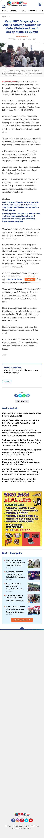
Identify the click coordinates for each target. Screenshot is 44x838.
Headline (33, 11)
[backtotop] (22, 629)
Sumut (6, 381)
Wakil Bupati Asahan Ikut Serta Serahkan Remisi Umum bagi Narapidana (15, 609)
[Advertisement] (22, 722)
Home (5, 11)
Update (30, 279)
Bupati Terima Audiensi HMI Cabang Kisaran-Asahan (21, 371)
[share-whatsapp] (24, 395)
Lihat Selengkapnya (21, 620)
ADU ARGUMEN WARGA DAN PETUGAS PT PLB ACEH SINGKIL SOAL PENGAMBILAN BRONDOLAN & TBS (15, 586)
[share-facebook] (16, 395)
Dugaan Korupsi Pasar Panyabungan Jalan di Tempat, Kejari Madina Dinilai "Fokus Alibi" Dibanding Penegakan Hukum (15, 563)
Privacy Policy (29, 826)
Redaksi (8, 826)
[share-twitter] (20, 395)
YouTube (32, 823)
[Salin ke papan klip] (28, 395)
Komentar (23, 401)
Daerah (22, 11)
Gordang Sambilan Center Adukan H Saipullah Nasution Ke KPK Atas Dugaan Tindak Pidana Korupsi (16, 574)
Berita (13, 11)
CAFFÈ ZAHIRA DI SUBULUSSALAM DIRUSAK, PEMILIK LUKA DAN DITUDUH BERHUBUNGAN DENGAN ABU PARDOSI (16, 598)
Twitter (27, 823)
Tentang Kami (17, 826)
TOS (37, 826)
